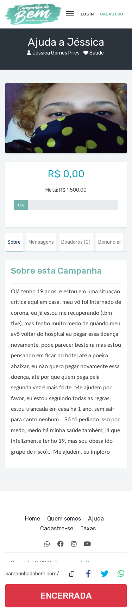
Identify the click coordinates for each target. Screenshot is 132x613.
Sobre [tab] (14, 242)
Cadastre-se (56, 528)
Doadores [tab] (75, 242)
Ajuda (96, 519)
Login (87, 14)
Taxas (88, 528)
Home (32, 519)
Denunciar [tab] (109, 242)
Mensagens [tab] (41, 242)
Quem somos (64, 519)
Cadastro (111, 14)
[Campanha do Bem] (33, 14)
